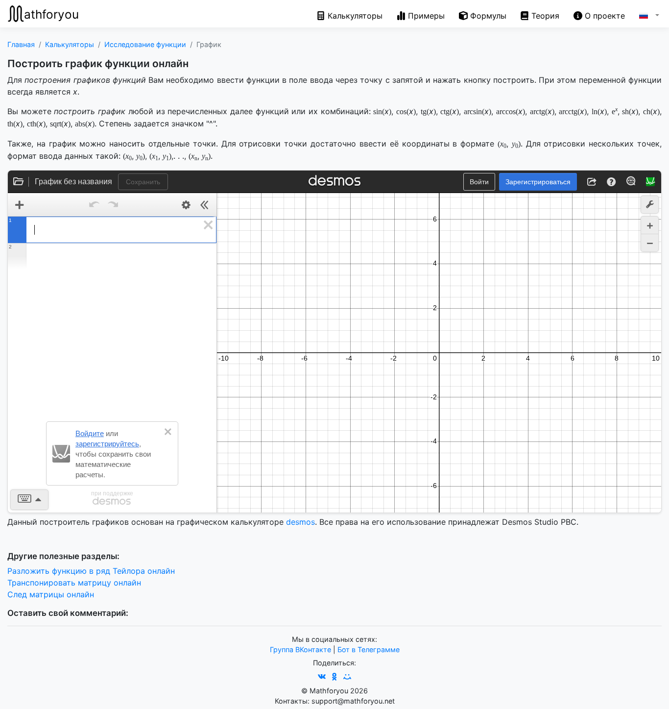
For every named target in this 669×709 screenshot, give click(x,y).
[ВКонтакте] (322, 677)
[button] (642, 14)
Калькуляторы (69, 44)
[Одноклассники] (334, 677)
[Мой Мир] (347, 677)
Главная (21, 44)
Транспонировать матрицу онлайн (74, 582)
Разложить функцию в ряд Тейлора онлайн (91, 571)
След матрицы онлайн (50, 594)
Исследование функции (145, 44)
